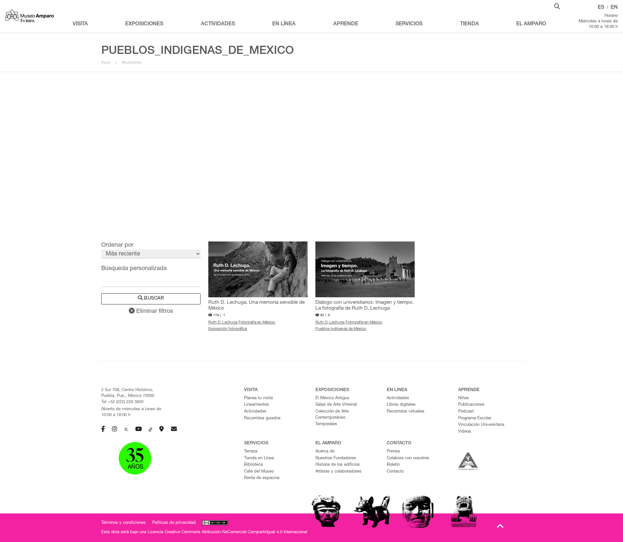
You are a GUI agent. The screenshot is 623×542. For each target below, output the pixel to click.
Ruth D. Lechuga (222, 323)
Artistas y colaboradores (338, 472)
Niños (463, 398)
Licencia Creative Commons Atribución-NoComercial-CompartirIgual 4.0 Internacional (227, 532)
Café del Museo (259, 472)
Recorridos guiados (262, 418)
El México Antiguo (332, 398)
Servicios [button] (409, 24)
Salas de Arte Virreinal (336, 405)
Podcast (466, 412)
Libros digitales (401, 405)
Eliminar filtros (154, 311)
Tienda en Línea (259, 458)
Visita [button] (80, 24)
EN (614, 7)
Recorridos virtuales (405, 412)
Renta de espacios (262, 478)
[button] (557, 6)
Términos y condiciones (123, 523)
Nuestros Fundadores (335, 458)
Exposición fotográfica (227, 329)
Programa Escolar (474, 418)
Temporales (326, 424)
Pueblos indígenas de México (340, 329)
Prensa (393, 452)
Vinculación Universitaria (481, 425)
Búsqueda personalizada (134, 269)
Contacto (395, 472)
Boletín (393, 465)
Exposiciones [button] (144, 24)
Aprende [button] (345, 24)
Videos (464, 432)
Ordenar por (117, 245)
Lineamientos (256, 405)
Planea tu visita (258, 398)
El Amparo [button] (531, 24)
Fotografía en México (256, 323)
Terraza (250, 452)
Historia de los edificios (337, 465)
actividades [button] (218, 24)
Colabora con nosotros (408, 458)
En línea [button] (284, 24)
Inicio (106, 62)
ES (601, 7)
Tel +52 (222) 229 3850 (122, 402)
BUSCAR (153, 298)
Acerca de (325, 452)
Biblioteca (253, 465)
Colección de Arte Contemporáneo (332, 415)
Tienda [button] (469, 24)
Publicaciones (471, 405)
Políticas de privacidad (174, 523)
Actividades (255, 412)
